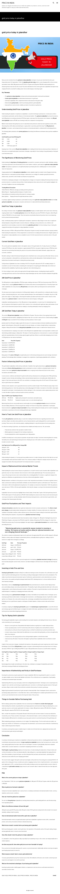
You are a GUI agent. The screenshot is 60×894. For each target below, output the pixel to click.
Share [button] (54, 875)
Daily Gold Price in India (9, 875)
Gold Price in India (23, 875)
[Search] (53, 3)
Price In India (8, 2)
